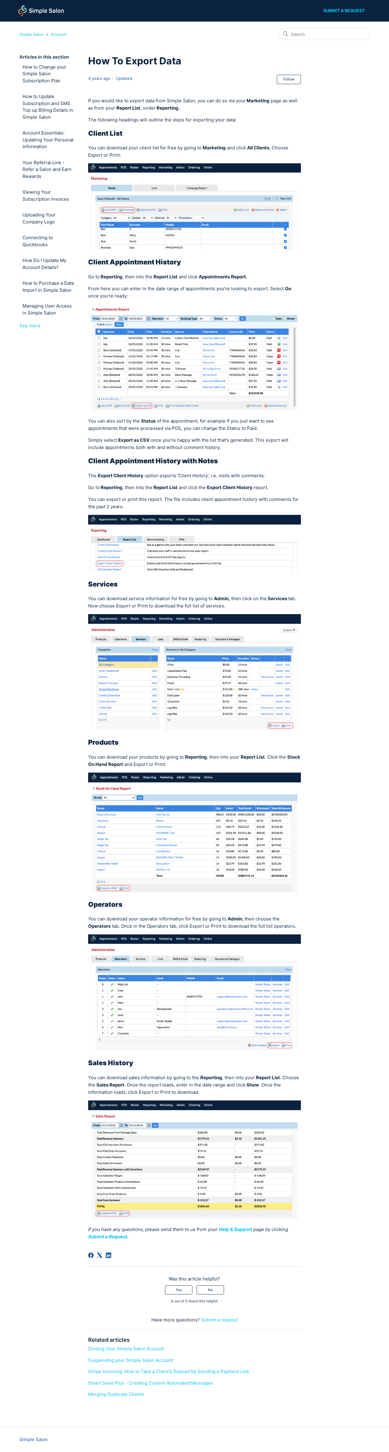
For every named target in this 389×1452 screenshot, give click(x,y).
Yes (179, 1289)
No (210, 1289)
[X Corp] (99, 1255)
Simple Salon (31, 34)
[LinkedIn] (108, 1255)
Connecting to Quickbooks (37, 241)
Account (59, 34)
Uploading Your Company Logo (39, 218)
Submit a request (344, 10)
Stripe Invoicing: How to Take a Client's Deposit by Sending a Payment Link (168, 1371)
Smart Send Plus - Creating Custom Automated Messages (150, 1383)
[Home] (41, 10)
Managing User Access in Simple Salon (47, 309)
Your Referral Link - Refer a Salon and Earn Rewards (46, 169)
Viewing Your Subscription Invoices (45, 195)
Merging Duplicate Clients (116, 1394)
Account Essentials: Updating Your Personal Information (48, 139)
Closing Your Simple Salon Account (126, 1349)
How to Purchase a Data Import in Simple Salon (48, 286)
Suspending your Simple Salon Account (130, 1360)
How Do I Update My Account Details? (44, 263)
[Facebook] (91, 1255)
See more (29, 325)
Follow (288, 79)
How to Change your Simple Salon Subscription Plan (44, 73)
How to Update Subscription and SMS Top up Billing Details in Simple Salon (47, 107)
